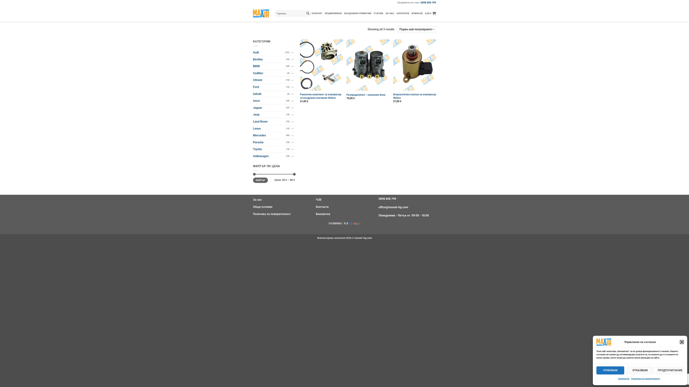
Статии (378, 13)
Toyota (257, 149)
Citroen (257, 80)
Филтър (260, 180)
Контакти (403, 13)
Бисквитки (623, 379)
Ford (256, 87)
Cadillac (258, 73)
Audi (256, 52)
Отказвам (640, 370)
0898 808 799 (428, 2)
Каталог (317, 13)
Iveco (256, 100)
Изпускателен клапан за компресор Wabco (414, 96)
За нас (390, 13)
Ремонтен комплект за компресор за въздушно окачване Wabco (320, 96)
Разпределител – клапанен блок (365, 94)
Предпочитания (670, 370)
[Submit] (308, 13)
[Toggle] (292, 52)
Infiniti (257, 94)
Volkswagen (261, 156)
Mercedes (259, 135)
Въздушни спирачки (357, 13)
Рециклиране (333, 13)
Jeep (256, 114)
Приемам (610, 370)
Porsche (258, 142)
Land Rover (260, 121)
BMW (256, 66)
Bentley (258, 59)
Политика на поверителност (645, 379)
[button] (682, 342)
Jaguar (257, 107)
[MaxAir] (261, 13)
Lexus (257, 128)
